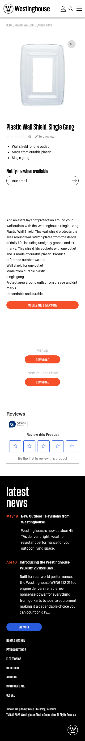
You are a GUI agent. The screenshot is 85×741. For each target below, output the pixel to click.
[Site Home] (26, 8)
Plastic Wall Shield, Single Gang (33, 25)
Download (42, 359)
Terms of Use (12, 709)
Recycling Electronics (46, 709)
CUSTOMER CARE (15, 685)
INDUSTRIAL (12, 667)
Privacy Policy (27, 709)
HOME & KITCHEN (15, 640)
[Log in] (63, 9)
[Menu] (79, 8)
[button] (71, 8)
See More (24, 626)
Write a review (44, 136)
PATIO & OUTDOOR (16, 649)
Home (9, 25)
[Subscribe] (74, 180)
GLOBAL (10, 695)
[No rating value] (16, 136)
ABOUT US (11, 676)
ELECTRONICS (13, 658)
